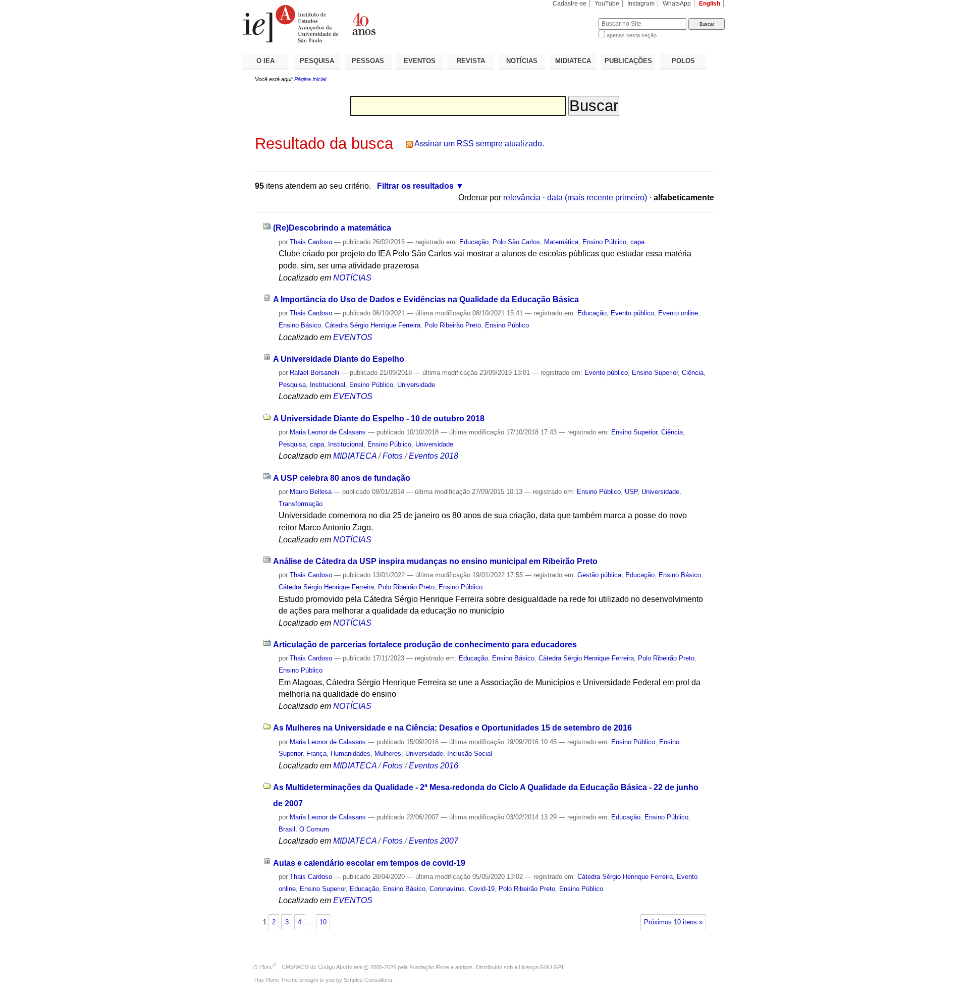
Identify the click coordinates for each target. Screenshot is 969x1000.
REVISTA (471, 61)
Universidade (416, 384)
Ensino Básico (300, 325)
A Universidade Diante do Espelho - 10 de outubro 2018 (378, 418)
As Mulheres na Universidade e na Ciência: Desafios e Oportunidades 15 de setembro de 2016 (452, 728)
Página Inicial (310, 79)
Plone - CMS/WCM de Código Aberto (305, 967)
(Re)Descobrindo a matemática (332, 228)
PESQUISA (317, 61)
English (709, 3)
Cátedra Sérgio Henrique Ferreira (372, 325)
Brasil (287, 829)
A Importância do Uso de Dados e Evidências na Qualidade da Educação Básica (426, 299)
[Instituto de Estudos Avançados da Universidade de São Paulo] (363, 23)
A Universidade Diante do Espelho (338, 359)
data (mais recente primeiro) (597, 197)
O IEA (265, 61)
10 (323, 922)
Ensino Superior (655, 372)
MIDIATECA (573, 61)
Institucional (327, 384)
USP (631, 491)
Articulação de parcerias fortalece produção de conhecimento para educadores (425, 644)
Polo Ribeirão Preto (452, 325)
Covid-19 (482, 889)
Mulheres (387, 753)
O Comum (314, 829)
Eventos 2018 (433, 456)
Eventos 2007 (433, 841)
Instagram (641, 3)
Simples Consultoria (368, 980)
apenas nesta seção (632, 35)
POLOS (683, 61)
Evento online (678, 313)
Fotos (393, 456)
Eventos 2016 (433, 765)
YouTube (607, 3)
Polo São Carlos (516, 242)
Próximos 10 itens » (673, 922)
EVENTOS (420, 61)
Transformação (300, 504)
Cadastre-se (569, 3)
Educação (474, 242)
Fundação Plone (429, 967)
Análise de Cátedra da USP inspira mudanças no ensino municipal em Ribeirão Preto (435, 561)
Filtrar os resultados (415, 186)
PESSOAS (368, 61)
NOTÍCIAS (521, 61)
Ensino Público (604, 242)
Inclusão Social (469, 753)
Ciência (693, 372)
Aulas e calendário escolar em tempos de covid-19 (369, 863)
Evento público (632, 313)
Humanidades (350, 753)
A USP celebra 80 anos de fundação (341, 478)
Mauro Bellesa (311, 491)
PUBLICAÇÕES (628, 61)
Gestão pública (599, 575)
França (316, 753)
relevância (522, 197)
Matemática (561, 242)
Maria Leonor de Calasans (328, 432)
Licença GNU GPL (542, 967)
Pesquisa (292, 384)
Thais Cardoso (311, 242)
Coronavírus (447, 889)
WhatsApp (677, 3)
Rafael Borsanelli (314, 372)
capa (637, 242)
